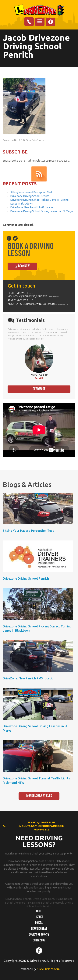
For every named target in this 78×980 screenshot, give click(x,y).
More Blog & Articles (39, 796)
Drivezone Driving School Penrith (29, 196)
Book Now (24, 266)
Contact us (39, 940)
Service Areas (39, 929)
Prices (39, 923)
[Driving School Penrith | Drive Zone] (39, 10)
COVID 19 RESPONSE (39, 934)
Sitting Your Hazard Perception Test (31, 192)
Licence (39, 917)
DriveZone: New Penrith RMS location (32, 207)
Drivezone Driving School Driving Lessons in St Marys (41, 211)
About (39, 911)
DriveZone (36, 140)
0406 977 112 (54, 296)
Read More (39, 389)
